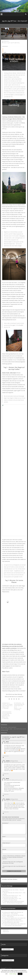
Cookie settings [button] (12, 973)
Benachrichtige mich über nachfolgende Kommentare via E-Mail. (12, 862)
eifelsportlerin (6, 41)
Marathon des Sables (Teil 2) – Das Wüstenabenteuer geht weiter (11, 896)
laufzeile (6, 10)
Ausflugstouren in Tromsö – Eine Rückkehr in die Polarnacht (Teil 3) (7, 704)
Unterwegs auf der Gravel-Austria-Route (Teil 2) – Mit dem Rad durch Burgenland (13, 902)
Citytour (5, 42)
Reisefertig (5, 30)
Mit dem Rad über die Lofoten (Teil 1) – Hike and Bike (12, 913)
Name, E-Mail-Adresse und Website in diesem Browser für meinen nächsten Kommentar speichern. (13, 857)
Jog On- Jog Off (10, 42)
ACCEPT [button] (20, 973)
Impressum (5, 930)
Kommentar (5, 823)
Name (4, 836)
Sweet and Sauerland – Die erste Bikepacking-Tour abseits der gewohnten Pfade (7, 713)
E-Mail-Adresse (6, 843)
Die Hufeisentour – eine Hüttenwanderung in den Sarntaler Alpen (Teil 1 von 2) (19, 705)
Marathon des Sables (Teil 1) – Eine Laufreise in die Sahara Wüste (11, 899)
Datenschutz (6, 931)
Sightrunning (16, 42)
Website (4, 849)
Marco (5, 915)
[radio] (9, 699)
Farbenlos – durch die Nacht (9, 727)
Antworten (6, 756)
